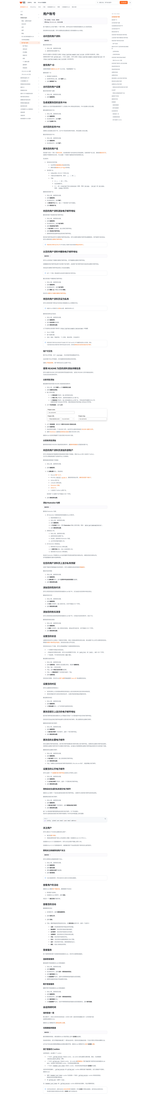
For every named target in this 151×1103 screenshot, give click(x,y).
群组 (23, 33)
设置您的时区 (115, 75)
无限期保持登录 (116, 117)
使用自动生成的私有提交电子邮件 (82, 344)
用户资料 (53, 835)
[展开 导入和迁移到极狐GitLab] (38, 36)
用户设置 (61, 678)
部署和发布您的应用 (25, 99)
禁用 (59, 308)
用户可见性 (115, 43)
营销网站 (79, 1061)
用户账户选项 (25, 43)
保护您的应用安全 (24, 96)
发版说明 (22, 112)
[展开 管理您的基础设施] (38, 103)
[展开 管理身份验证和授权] (38, 84)
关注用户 (114, 90)
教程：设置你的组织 (26, 21)
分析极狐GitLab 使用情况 (26, 109)
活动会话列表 (66, 1089)
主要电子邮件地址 (57, 239)
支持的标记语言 (64, 432)
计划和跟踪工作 (24, 81)
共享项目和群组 (25, 39)
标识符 (60, 478)
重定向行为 (103, 153)
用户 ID (57, 475)
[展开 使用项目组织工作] (38, 78)
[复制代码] (105, 819)
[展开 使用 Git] (38, 87)
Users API (74, 678)
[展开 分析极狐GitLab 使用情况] (38, 109)
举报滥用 (25, 68)
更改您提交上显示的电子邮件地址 (119, 78)
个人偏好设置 (26, 61)
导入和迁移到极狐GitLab (28, 36)
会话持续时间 (115, 111)
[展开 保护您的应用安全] (38, 96)
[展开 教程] (38, 14)
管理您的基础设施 (24, 103)
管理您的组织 (23, 17)
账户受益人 (25, 46)
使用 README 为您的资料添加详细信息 (120, 47)
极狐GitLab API (55, 69)
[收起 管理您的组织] (38, 17)
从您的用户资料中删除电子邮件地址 (120, 37)
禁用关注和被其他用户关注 (119, 93)
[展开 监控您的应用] (38, 106)
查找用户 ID (114, 20)
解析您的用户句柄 (84, 477)
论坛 (35, 2)
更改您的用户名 (115, 31)
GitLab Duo (33, 7)
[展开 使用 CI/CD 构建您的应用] (38, 93)
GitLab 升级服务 (42, 2)
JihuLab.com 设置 (26, 71)
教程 (21, 14)
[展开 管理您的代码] (38, 90)
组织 (23, 30)
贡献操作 (82, 567)
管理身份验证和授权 (25, 84)
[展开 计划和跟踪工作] (38, 81)
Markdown (53, 432)
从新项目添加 (116, 51)
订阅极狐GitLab (66, 7)
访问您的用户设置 (116, 22)
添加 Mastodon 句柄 (117, 60)
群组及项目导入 (80, 244)
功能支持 (22, 115)
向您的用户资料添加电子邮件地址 (119, 34)
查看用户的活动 (115, 96)
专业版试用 (123, 2)
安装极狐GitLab (51, 7)
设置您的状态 (115, 72)
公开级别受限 (49, 363)
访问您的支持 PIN (116, 28)
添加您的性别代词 (116, 66)
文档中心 (30, 2)
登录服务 (114, 102)
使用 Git (22, 87)
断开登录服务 (116, 108)
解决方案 (74, 7)
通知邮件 (25, 64)
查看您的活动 (115, 99)
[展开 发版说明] (38, 112)
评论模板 (25, 52)
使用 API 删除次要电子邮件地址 (57, 293)
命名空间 (24, 24)
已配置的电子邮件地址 (58, 773)
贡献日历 (25, 55)
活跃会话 (25, 49)
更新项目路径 (74, 444)
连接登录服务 (116, 105)
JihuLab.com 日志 (26, 74)
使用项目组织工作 (24, 78)
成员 (23, 27)
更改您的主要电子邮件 (117, 81)
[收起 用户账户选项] (38, 42)
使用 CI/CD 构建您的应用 (26, 93)
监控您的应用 (23, 106)
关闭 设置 (89, 1044)
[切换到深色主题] (130, 2)
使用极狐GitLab (24, 7)
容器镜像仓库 (59, 165)
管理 (58, 7)
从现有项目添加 (116, 54)
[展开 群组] (38, 33)
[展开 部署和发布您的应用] (38, 99)
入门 (21, 11)
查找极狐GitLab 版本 (25, 118)
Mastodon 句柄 (55, 485)
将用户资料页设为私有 (53, 642)
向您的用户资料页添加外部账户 (119, 57)
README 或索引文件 (87, 429)
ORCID (52, 488)
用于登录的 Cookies (117, 120)
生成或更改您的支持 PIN (117, 25)
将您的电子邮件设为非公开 (53, 244)
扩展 (44, 7)
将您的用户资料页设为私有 (118, 40)
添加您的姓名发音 (116, 69)
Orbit (39, 7)
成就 (24, 58)
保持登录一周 (116, 114)
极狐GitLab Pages (61, 167)
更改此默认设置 (60, 1023)
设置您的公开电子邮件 (117, 84)
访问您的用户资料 (116, 17)
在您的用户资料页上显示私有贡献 (119, 63)
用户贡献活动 (56, 889)
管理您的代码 (23, 90)
